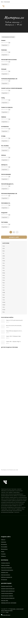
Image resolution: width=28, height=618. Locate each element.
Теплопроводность (7, 184)
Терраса (3, 155)
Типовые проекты (5, 563)
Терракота (4, 165)
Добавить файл (14, 237)
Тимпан (3, 117)
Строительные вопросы (7, 593)
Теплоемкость (5, 203)
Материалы (9, 25)
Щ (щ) (4, 304)
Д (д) (4, 255)
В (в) (3, 251)
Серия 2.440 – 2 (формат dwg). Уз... (13, 341)
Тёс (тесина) (5, 145)
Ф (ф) (4, 292)
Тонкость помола (6, 107)
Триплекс (4, 50)
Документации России (6, 586)
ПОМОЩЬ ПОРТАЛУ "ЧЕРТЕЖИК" (8, 602)
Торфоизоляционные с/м (9, 78)
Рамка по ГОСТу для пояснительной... (14, 320)
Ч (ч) (4, 299)
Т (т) (9, 42)
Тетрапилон (5, 126)
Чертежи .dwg (4, 600)
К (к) (3, 268)
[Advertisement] (14, 409)
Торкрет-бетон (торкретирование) (11, 88)
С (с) (3, 285)
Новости (3, 539)
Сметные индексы (5, 574)
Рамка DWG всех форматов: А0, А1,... (14, 331)
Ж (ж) (4, 260)
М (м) (4, 273)
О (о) (4, 277)
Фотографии (4, 546)
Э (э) (3, 307)
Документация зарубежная (8, 591)
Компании (3, 542)
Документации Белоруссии (7, 588)
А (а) (3, 246)
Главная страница (12, 22)
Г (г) (3, 253)
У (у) (3, 290)
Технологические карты (7, 570)
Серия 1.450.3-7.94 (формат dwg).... (13, 336)
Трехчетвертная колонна (9, 59)
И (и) (4, 265)
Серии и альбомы (5, 565)
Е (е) (3, 258)
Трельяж (3, 69)
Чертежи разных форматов (7, 598)
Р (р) (3, 282)
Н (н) (4, 275)
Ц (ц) (4, 297)
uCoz (7, 612)
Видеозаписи (4, 549)
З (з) (3, 263)
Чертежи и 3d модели (6, 567)
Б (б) (3, 248)
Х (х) (3, 295)
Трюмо (3, 40)
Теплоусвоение (6, 174)
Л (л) (3, 270)
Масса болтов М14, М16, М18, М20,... (14, 325)
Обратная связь (9, 610)
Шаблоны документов (6, 577)
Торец (3, 98)
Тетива (3, 136)
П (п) (4, 280)
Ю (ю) (4, 309)
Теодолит (4, 212)
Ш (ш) (4, 302)
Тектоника (4, 222)
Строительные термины (7, 595)
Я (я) (3, 312)
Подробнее (4, 45)
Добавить (3, 556)
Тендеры (3, 553)
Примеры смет (4, 572)
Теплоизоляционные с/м (9, 193)
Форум (2, 551)
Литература (4, 579)
